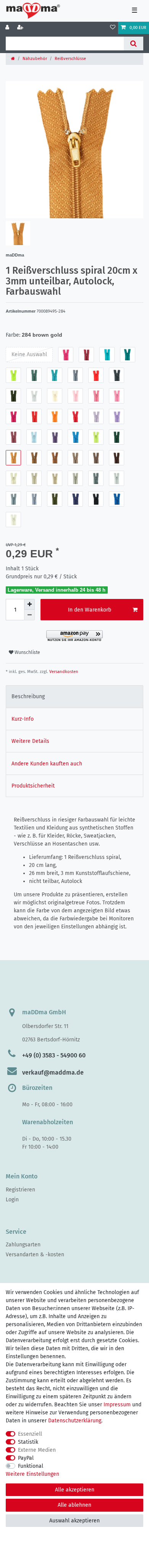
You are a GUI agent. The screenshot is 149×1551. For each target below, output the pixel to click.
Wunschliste (26, 652)
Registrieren (20, 1189)
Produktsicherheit (33, 786)
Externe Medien (37, 1450)
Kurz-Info (22, 719)
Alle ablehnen (74, 1505)
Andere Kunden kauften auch (46, 763)
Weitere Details (30, 741)
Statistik (28, 1442)
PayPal (26, 1458)
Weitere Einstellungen (32, 1474)
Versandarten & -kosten (35, 1254)
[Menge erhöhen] (29, 604)
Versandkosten (63, 671)
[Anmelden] (8, 28)
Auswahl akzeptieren (74, 1520)
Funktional (30, 1466)
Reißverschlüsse (70, 58)
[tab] (74, 696)
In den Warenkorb (89, 610)
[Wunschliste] (112, 28)
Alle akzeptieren (74, 1489)
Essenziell (30, 1434)
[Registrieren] (21, 28)
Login (12, 1199)
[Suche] (133, 43)
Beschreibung (28, 696)
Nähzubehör (35, 58)
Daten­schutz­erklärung (74, 1420)
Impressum (117, 1404)
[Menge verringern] (29, 615)
